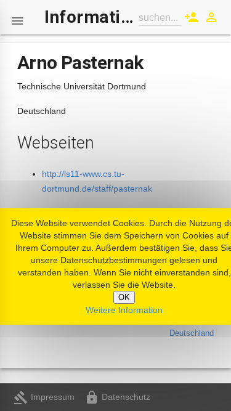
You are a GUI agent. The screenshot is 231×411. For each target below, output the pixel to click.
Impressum (44, 397)
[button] (17, 17)
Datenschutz (117, 397)
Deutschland (191, 333)
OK (124, 297)
